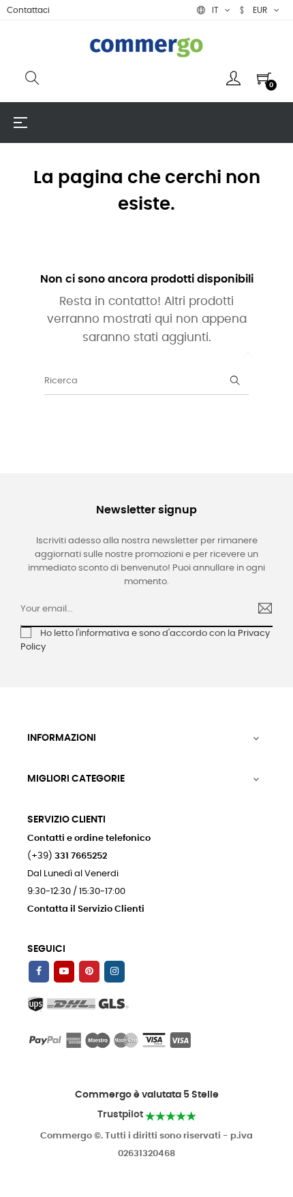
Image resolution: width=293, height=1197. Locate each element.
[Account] (233, 78)
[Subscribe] (259, 610)
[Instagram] (114, 972)
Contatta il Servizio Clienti (85, 909)
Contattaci (28, 10)
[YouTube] (64, 972)
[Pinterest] (89, 972)
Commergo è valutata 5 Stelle (147, 1095)
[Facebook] (39, 972)
